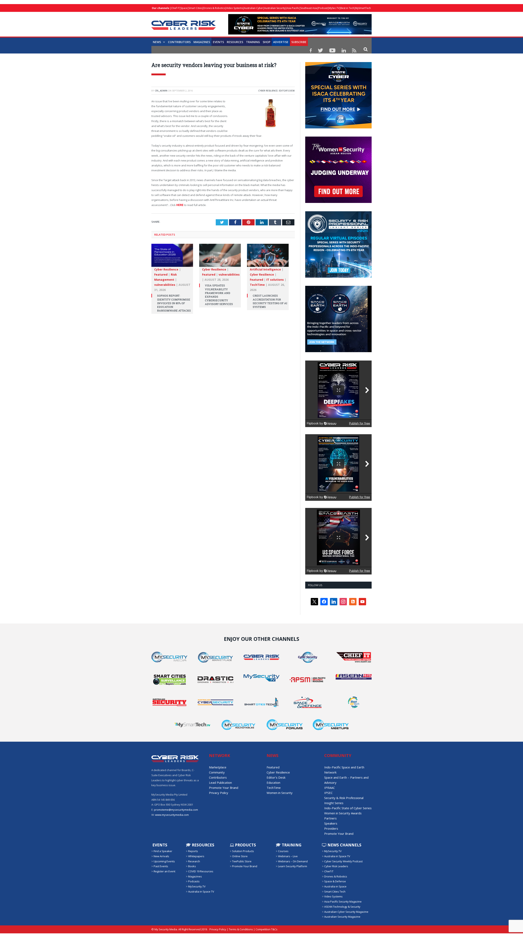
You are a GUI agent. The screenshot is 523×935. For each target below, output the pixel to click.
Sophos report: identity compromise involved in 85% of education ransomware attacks (174, 303)
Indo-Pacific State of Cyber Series (348, 808)
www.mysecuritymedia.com (172, 815)
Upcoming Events (164, 861)
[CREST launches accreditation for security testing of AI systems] (268, 256)
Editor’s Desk (276, 777)
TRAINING (253, 42)
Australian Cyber (253, 8)
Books (192, 866)
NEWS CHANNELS (343, 845)
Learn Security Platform (292, 866)
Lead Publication (220, 782)
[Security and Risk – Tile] (338, 276)
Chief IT (175, 8)
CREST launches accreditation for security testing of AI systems (270, 301)
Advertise (280, 42)
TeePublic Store (241, 861)
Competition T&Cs (266, 929)
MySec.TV (334, 8)
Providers (331, 828)
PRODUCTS (245, 845)
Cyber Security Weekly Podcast (343, 861)
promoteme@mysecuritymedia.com (176, 809)
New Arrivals (161, 856)
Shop (266, 42)
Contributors (179, 42)
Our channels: (161, 8)
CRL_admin (161, 90)
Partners (330, 818)
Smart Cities (195, 8)
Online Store (240, 856)
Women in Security (280, 793)
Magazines (201, 42)
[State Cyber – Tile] (338, 127)
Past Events (161, 866)
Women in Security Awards (343, 813)
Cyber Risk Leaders (336, 866)
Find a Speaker (163, 851)
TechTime (257, 284)
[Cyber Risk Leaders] (183, 23)
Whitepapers (196, 856)
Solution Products (243, 851)
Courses (283, 851)
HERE (179, 205)
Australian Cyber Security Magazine (346, 911)
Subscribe (298, 42)
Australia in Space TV (201, 891)
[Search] (366, 49)
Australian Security (274, 8)
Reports (193, 851)
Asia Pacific (292, 8)
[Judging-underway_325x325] (338, 202)
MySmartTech (363, 8)
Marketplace (217, 767)
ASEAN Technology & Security (342, 906)
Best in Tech (347, 8)
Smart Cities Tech (334, 891)
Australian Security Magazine (342, 916)
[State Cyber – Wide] (300, 33)
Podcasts (194, 881)
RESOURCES (235, 42)
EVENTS (159, 845)
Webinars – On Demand (293, 861)
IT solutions (275, 279)
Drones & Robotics (214, 8)
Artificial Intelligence (265, 269)
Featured (161, 274)
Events (218, 42)
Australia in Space (335, 886)
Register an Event (164, 871)
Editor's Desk (287, 90)
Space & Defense (335, 881)
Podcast (323, 8)
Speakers (330, 823)
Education (273, 782)
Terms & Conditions (241, 929)
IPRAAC (329, 788)
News (157, 42)
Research (194, 861)
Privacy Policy (218, 793)
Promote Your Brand (223, 788)
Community (217, 772)
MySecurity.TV (197, 886)
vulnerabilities (164, 284)
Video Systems (234, 8)
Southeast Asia (308, 8)
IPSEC (328, 793)
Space (184, 8)
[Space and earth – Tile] (338, 351)
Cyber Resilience (268, 90)
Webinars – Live (288, 856)
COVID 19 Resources (200, 871)
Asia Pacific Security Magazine (343, 901)
